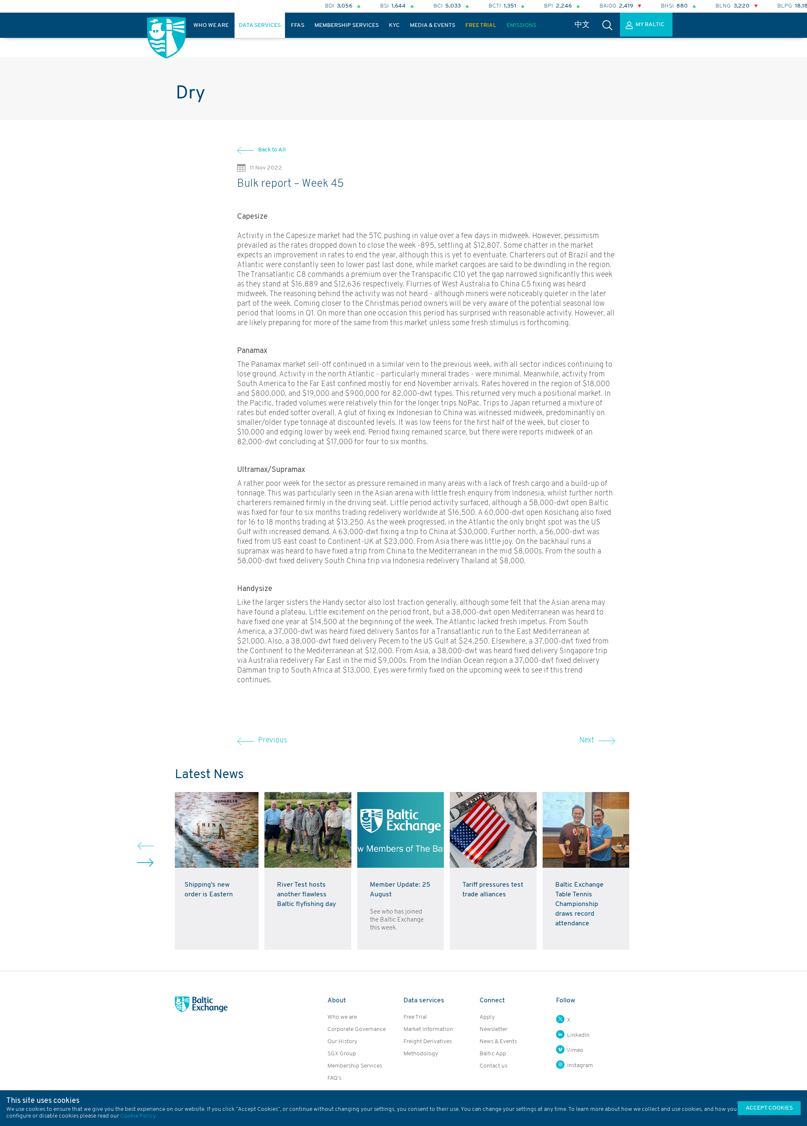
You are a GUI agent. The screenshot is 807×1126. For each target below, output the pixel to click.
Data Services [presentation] (260, 25)
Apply (487, 1017)
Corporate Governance (356, 1029)
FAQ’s (334, 1078)
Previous (272, 740)
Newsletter (493, 1029)
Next (586, 740)
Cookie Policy (138, 1116)
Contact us (493, 1066)
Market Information (428, 1029)
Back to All (272, 150)
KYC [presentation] (394, 25)
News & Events (498, 1042)
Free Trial (415, 1017)
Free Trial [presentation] (480, 25)
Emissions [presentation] (521, 25)
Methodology (421, 1054)
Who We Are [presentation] (211, 25)
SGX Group (341, 1054)
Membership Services (354, 1066)
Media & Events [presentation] (432, 25)
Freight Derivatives (428, 1042)
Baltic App (493, 1054)
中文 (582, 25)
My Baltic (650, 24)
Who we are (342, 1017)
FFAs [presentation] (297, 25)
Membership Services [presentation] (346, 25)
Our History (342, 1042)
